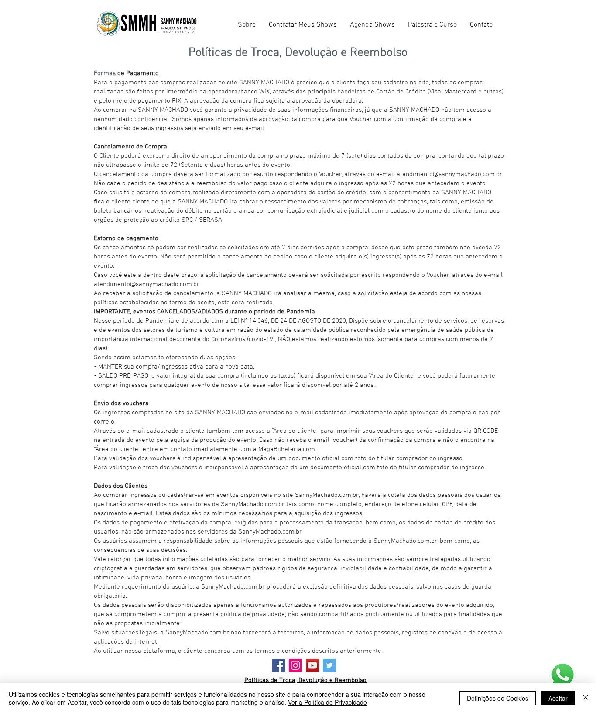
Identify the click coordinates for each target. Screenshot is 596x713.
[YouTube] (312, 665)
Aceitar (558, 698)
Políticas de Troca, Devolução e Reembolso (305, 680)
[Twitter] (329, 665)
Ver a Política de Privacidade (327, 702)
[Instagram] (295, 665)
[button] (302, 25)
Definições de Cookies (497, 698)
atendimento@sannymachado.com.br (449, 174)
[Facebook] (278, 665)
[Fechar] (585, 698)
